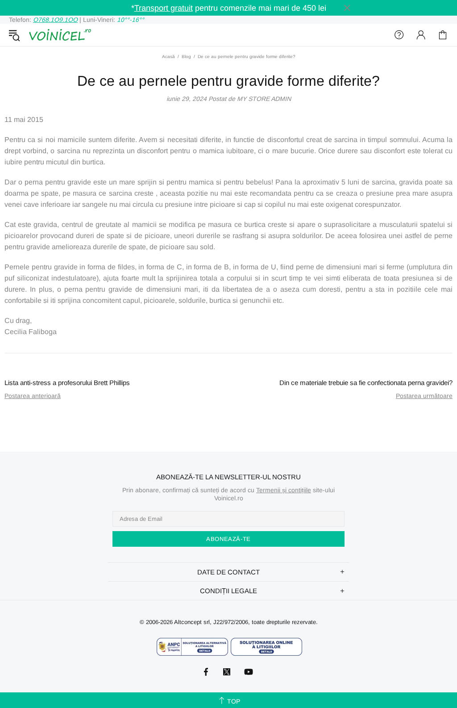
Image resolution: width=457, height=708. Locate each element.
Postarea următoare (424, 395)
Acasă (168, 56)
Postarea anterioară (32, 395)
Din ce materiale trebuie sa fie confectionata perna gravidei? (366, 382)
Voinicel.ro (60, 35)
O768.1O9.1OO (55, 19)
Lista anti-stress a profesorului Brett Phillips (67, 382)
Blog (186, 56)
